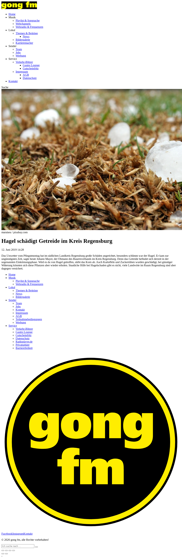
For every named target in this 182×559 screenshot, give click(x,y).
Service (13, 325)
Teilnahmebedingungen (29, 319)
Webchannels (23, 23)
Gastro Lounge (31, 65)
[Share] (6, 550)
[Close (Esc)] (2, 550)
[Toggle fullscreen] (10, 550)
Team (19, 49)
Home (12, 14)
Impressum (22, 71)
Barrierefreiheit (24, 348)
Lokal (12, 287)
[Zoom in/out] (13, 550)
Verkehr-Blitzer (24, 62)
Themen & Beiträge (27, 33)
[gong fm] (19, 8)
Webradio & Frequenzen (29, 26)
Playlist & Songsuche (28, 20)
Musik (12, 277)
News (26, 36)
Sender (12, 300)
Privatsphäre (23, 344)
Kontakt (13, 81)
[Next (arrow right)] (6, 553)
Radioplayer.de (24, 341)
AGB (26, 74)
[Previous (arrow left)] (2, 553)
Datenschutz (30, 78)
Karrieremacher (24, 42)
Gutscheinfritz (31, 68)
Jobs (18, 52)
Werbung (21, 55)
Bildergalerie (23, 39)
